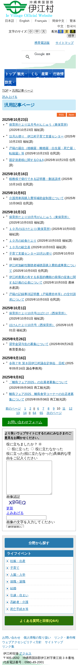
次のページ (54, 413)
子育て (14, 567)
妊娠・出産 (17, 561)
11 (63, 408)
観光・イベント (22, 75)
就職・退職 (17, 581)
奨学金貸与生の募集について (29, 344)
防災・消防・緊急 (10, 83)
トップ (10, 74)
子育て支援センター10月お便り (30, 253)
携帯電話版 (42, 42)
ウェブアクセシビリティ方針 (22, 642)
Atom (71, 114)
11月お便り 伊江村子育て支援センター (36, 136)
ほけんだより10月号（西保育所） (32, 325)
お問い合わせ (11, 637)
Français (41, 20)
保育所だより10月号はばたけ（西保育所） (38, 313)
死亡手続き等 (19, 609)
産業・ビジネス (46, 75)
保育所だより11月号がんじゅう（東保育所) (38, 124)
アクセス (25, 653)
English (24, 20)
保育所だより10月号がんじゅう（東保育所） (39, 217)
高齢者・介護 (19, 602)
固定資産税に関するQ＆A (26, 160)
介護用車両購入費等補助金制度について (36, 198)
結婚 (13, 588)
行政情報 (58, 75)
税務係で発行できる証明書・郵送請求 (35, 179)
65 (41, 413)
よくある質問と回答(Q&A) (39, 620)
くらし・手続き (34, 75)
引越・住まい (19, 595)
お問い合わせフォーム (25, 422)
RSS (61, 114)
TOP (5, 90)
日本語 (9, 20)
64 (34, 413)
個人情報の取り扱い (37, 637)
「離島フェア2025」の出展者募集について (38, 382)
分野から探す (39, 543)
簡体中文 (58, 20)
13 (18, 413)
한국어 (71, 26)
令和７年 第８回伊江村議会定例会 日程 (37, 363)
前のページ (13, 408)
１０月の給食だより (22, 240)
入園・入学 (17, 574)
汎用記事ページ (22, 90)
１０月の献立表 (19, 247)
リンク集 (8, 646)
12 (70, 408)
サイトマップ (64, 42)
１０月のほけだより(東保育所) (30, 229)
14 (25, 413)
